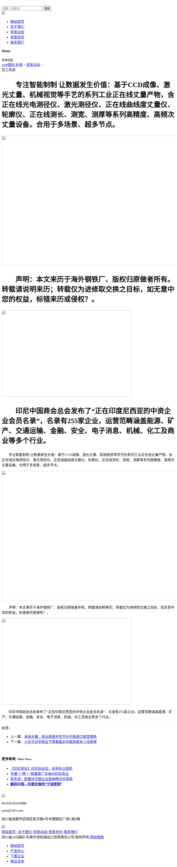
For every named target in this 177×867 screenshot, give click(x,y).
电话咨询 (17, 861)
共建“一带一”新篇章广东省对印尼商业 (39, 774)
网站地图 (97, 837)
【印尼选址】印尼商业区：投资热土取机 (41, 768)
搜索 (47, 8)
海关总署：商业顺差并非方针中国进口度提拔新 (60, 736)
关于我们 (17, 27)
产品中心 (17, 851)
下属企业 (17, 856)
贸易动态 (17, 32)
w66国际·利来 (12, 65)
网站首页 (17, 22)
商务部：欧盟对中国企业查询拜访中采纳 (41, 779)
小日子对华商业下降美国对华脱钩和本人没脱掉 (60, 742)
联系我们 (17, 42)
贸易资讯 (17, 37)
